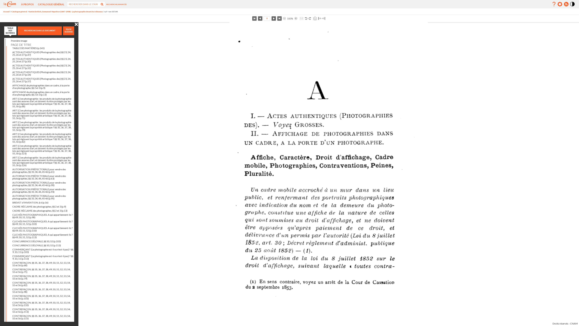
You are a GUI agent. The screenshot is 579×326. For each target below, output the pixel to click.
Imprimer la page (315, 18)
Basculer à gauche (319, 18)
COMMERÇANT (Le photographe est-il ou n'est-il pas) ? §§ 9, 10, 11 (42, 250)
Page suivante (274, 18)
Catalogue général (51, 4)
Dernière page (279, 18)
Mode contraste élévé (572, 6)
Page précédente (260, 18)
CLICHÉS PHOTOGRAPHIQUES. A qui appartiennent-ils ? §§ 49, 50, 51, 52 (42, 216)
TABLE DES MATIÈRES (28, 48)
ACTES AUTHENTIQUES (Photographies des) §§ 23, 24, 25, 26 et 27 (41, 53)
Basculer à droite (323, 18)
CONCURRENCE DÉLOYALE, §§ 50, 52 (36, 241)
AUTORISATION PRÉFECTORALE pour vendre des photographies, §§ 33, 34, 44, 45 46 (39, 170)
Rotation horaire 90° (310, 18)
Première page (254, 18)
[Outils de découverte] (559, 4)
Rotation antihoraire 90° (306, 18)
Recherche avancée (116, 4)
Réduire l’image (284, 18)
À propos (27, 4)
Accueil (6, 11)
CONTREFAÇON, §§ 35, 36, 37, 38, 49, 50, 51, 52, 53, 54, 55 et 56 (41, 264)
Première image (19, 40)
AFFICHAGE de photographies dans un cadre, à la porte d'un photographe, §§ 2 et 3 (41, 86)
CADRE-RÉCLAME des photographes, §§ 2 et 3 (39, 206)
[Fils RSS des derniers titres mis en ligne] (566, 4)
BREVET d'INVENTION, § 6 (30, 202)
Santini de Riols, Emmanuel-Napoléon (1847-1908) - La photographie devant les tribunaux (66, 11)
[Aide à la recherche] (554, 4)
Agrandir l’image (295, 18)
